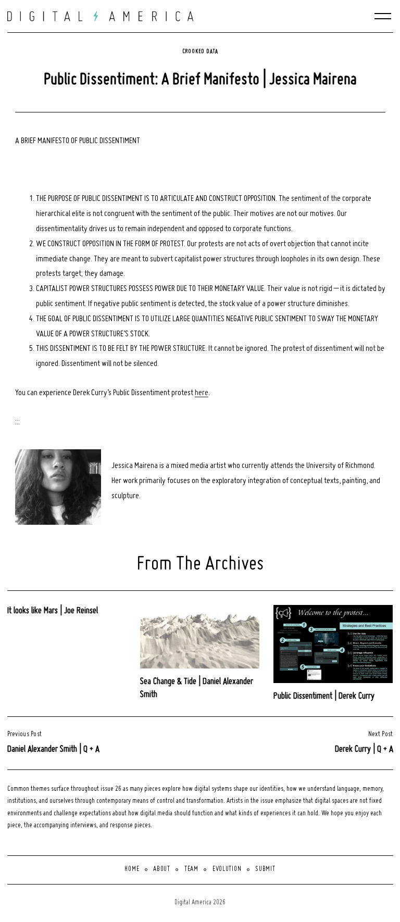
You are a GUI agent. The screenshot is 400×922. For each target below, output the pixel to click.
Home (131, 869)
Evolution (227, 869)
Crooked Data (200, 51)
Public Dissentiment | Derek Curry (323, 696)
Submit (265, 869)
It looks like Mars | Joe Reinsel (52, 611)
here (201, 393)
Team (191, 869)
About (161, 869)
